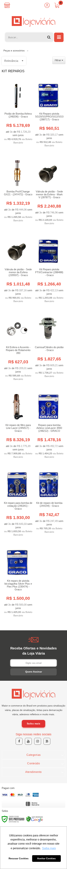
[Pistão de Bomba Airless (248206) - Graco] (17, 111)
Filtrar (58, 60)
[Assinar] (33, 671)
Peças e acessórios (14, 50)
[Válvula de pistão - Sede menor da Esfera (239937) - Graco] (17, 268)
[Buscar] (49, 37)
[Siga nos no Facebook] (19, 741)
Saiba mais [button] (49, 848)
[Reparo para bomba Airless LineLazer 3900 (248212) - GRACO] (48, 424)
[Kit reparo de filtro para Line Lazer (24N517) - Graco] (17, 424)
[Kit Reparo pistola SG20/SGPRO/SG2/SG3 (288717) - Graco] (48, 112)
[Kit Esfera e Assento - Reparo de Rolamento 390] (17, 346)
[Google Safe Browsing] (34, 819)
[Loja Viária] (33, 21)
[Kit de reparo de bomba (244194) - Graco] (48, 500)
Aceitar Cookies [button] (46, 858)
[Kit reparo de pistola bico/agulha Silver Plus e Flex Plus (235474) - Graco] (17, 581)
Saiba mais (33, 723)
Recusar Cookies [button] (19, 858)
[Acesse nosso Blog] (46, 741)
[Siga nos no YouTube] (28, 741)
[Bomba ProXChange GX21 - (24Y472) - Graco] (17, 189)
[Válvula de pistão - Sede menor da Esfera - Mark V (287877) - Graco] (48, 190)
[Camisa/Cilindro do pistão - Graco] (48, 344)
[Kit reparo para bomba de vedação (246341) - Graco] (17, 501)
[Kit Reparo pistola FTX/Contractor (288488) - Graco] (48, 268)
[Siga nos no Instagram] (37, 741)
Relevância (11, 60)
